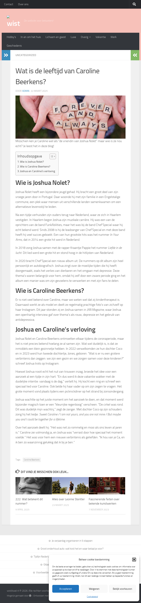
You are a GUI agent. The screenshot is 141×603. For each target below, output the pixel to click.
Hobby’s (11, 37)
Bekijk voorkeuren (122, 588)
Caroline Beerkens (32, 460)
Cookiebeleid (92, 596)
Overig (84, 37)
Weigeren (94, 588)
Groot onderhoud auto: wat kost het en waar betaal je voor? (72, 548)
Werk (114, 37)
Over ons (23, 4)
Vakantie (101, 37)
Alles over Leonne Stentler (68, 499)
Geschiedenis (14, 45)
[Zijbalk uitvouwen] (6, 55)
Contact (8, 4)
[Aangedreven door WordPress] (30, 596)
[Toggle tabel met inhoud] (51, 156)
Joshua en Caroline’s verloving (37, 171)
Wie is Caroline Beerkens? (35, 166)
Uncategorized (25, 55)
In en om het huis (31, 37)
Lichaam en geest (56, 37)
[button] (134, 559)
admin (25, 90)
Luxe (73, 37)
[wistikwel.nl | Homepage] (13, 21)
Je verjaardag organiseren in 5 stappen (72, 540)
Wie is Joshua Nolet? (32, 161)
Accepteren (65, 588)
